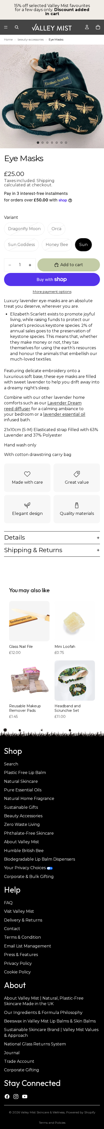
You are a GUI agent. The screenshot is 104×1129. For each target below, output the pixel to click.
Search (11, 764)
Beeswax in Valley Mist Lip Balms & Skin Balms (50, 1021)
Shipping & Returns (33, 550)
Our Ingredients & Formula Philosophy (43, 1012)
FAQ (8, 902)
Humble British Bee (24, 850)
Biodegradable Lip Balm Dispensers (39, 859)
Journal (12, 1052)
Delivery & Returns (23, 920)
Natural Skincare (21, 781)
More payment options (52, 292)
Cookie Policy (17, 972)
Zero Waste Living (22, 824)
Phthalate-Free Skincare (29, 833)
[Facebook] (7, 1096)
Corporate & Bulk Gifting (29, 876)
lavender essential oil (64, 414)
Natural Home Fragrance (29, 798)
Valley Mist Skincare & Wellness (43, 1112)
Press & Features (21, 954)
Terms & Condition (22, 937)
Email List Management (27, 946)
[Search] (16, 27)
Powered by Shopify (80, 1112)
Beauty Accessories (23, 816)
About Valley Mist (21, 842)
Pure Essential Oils (22, 790)
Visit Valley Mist (19, 911)
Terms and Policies (52, 1122)
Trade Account (19, 1061)
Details (14, 537)
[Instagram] (16, 1096)
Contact (12, 928)
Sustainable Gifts (21, 807)
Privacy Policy (18, 963)
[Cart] (97, 27)
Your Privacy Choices (25, 868)
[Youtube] (25, 1096)
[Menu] (6, 27)
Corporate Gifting (21, 1070)
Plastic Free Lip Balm (25, 772)
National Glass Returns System (35, 1044)
